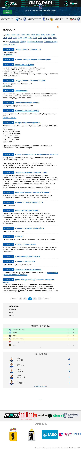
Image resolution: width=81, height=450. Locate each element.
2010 (35, 37)
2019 (43, 35)
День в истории (9, 44)
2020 (38, 35)
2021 (33, 35)
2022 (28, 35)
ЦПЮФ (23, 41)
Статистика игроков (40, 386)
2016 (5, 37)
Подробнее (7, 86)
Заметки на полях (51, 41)
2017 (53, 35)
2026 (8, 35)
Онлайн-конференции (35, 41)
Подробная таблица (40, 347)
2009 (40, 37)
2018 (48, 35)
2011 (30, 37)
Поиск (11, 315)
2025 (13, 35)
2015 (10, 37)
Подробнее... (8, 55)
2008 (45, 37)
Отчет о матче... (9, 118)
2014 (15, 37)
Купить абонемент (7, 11)
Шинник (12, 309)
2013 (20, 37)
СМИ (11, 312)
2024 (18, 35)
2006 (54, 37)
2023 (23, 35)
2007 (49, 37)
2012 (25, 37)
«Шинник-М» (14, 41)
